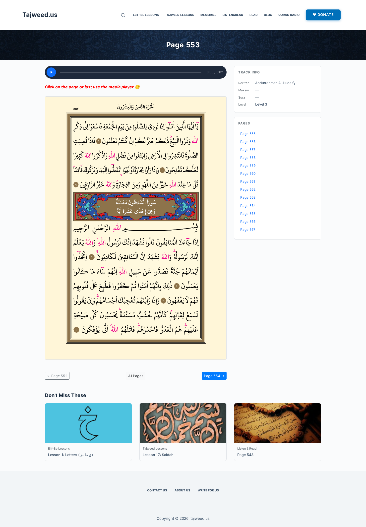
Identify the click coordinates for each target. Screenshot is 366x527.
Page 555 (247, 134)
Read (253, 15)
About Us (182, 490)
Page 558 (247, 158)
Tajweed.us (40, 14)
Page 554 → (214, 376)
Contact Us (157, 490)
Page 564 (248, 206)
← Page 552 (57, 376)
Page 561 (247, 181)
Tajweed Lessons (179, 15)
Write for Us (208, 490)
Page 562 (247, 189)
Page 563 (248, 197)
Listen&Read (233, 15)
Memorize (208, 15)
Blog (268, 15)
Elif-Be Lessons (146, 15)
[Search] (123, 15)
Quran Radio (289, 15)
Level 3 (261, 104)
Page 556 (247, 142)
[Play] (51, 72)
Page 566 (247, 222)
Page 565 (247, 214)
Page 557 (247, 150)
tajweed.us (200, 518)
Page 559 (247, 166)
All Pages (135, 376)
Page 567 (247, 230)
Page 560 (248, 174)
